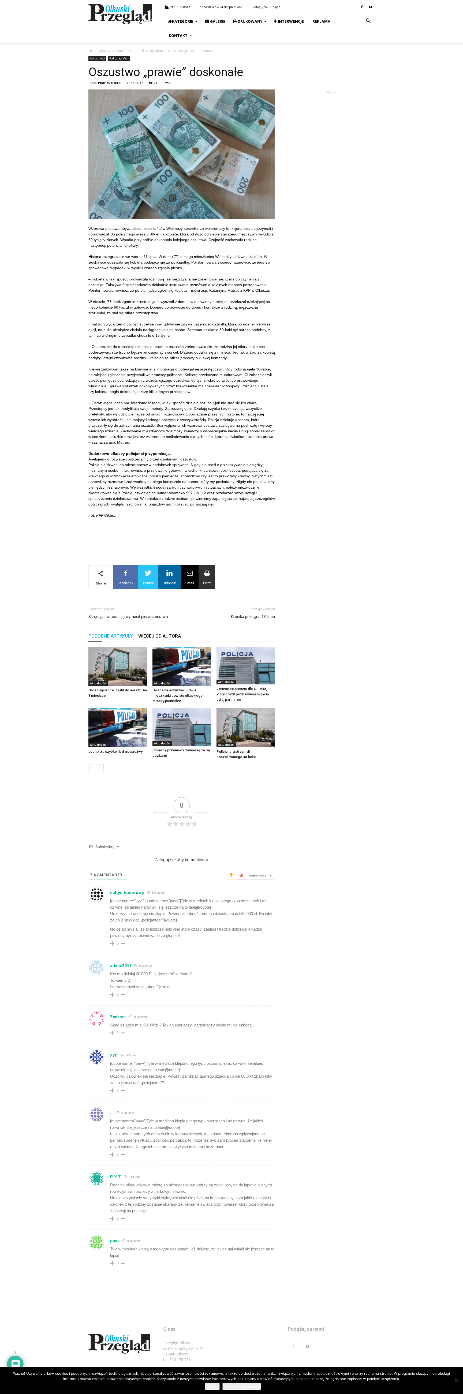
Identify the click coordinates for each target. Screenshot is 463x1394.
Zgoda (212, 1386)
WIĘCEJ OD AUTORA (159, 636)
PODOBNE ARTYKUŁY (110, 636)
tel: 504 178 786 (177, 1359)
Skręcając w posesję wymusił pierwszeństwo (128, 616)
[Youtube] (371, 7)
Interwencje (290, 21)
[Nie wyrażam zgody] (456, 1380)
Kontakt (178, 35)
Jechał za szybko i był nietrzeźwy (115, 752)
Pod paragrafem (150, 50)
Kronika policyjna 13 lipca (253, 616)
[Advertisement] (181, 532)
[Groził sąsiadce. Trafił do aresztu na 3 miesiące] (117, 666)
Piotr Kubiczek (109, 83)
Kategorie (182, 21)
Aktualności (124, 50)
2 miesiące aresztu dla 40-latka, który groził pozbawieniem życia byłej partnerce (242, 694)
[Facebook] (362, 7)
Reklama (320, 21)
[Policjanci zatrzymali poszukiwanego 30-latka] (245, 727)
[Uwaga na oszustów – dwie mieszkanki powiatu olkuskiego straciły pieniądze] (181, 666)
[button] (368, 21)
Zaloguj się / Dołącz (266, 7)
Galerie (217, 21)
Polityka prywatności (242, 1386)
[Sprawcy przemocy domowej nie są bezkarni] (181, 727)
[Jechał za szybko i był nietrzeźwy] (117, 727)
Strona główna (99, 50)
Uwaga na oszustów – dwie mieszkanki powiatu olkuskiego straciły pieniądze (177, 695)
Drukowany (249, 21)
